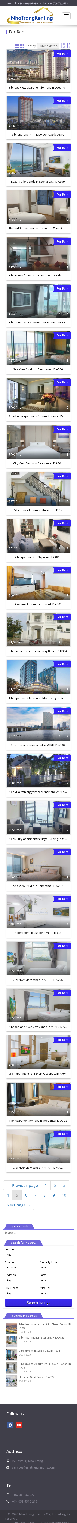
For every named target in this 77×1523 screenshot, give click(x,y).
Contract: (10, 1262)
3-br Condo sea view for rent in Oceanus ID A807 (40, 322)
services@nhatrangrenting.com (33, 1467)
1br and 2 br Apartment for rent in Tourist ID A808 (41, 228)
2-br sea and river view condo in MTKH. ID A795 (39, 1027)
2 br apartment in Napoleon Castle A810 (38, 134)
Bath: (43, 1275)
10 (64, 1195)
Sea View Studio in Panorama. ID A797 (38, 886)
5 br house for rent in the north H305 (38, 510)
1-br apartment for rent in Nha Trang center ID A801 (42, 698)
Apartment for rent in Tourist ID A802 (38, 604)
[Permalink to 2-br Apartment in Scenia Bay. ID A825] (11, 1341)
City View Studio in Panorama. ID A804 (38, 463)
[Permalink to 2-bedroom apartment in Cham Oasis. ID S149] (11, 1328)
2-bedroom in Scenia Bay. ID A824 (39, 1351)
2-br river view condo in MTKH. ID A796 (38, 980)
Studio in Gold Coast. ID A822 (36, 1377)
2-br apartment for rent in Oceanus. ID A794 (38, 1073)
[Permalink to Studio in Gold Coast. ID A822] (11, 1381)
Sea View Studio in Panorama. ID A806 (38, 369)
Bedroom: (11, 1275)
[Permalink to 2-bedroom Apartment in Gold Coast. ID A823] (11, 1367)
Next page (19, 1204)
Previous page (22, 1185)
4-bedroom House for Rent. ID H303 (38, 933)
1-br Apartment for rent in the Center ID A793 (38, 1121)
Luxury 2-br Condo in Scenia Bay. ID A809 (38, 181)
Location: (10, 1249)
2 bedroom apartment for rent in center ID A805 (39, 416)
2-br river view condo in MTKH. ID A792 (38, 1168)
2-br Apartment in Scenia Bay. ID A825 (42, 1337)
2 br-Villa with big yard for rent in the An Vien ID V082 (43, 792)
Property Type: (49, 1262)
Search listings (38, 1302)
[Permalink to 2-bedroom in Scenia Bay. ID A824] (11, 1354)
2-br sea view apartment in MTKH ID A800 (38, 745)
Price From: (12, 1288)
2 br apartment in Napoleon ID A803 (38, 557)
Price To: (45, 1288)
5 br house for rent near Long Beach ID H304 (38, 651)
